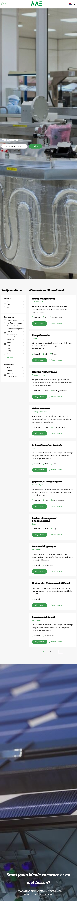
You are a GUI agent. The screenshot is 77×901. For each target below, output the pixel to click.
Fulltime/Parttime (12, 376)
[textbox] (71, 4)
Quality (9, 351)
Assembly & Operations (13, 326)
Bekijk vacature (39, 323)
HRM (8, 348)
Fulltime (9, 368)
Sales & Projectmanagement (15, 329)
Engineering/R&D (12, 320)
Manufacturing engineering (14, 323)
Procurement (10, 340)
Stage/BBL (10, 373)
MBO (8, 301)
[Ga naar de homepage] (36, 4)
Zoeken (35, 146)
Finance (9, 345)
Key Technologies (12, 334)
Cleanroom (10, 331)
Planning (9, 342)
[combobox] (71, 4)
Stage (8, 353)
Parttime (9, 371)
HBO (8, 304)
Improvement (11, 337)
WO (8, 307)
